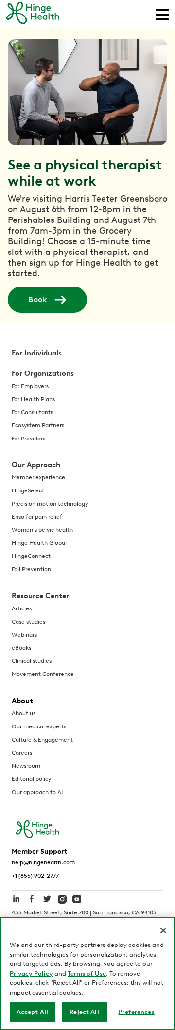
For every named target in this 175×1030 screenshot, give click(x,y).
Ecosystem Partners (38, 425)
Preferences (136, 1011)
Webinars (24, 634)
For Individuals (37, 353)
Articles (22, 608)
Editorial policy (31, 779)
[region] (87, 973)
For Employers (30, 386)
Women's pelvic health (42, 529)
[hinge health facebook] (31, 904)
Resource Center (40, 595)
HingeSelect (28, 490)
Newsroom (26, 765)
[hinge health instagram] (62, 898)
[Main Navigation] (162, 13)
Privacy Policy (31, 973)
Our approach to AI (37, 792)
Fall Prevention (31, 569)
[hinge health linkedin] (16, 904)
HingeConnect (31, 556)
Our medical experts (39, 726)
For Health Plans (33, 399)
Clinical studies (32, 661)
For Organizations (43, 373)
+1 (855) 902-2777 (35, 875)
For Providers (28, 438)
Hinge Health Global (39, 543)
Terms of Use (87, 973)
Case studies (28, 621)
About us (23, 713)
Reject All (84, 1011)
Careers (22, 752)
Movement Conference (43, 674)
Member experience (38, 477)
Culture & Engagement (42, 739)
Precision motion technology (50, 503)
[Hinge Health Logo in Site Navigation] (33, 13)
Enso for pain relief (37, 516)
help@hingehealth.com (43, 862)
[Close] (163, 930)
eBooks (21, 647)
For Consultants (32, 412)
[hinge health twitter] (47, 904)
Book (37, 299)
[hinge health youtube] (77, 898)
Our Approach (36, 464)
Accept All (32, 1011)
